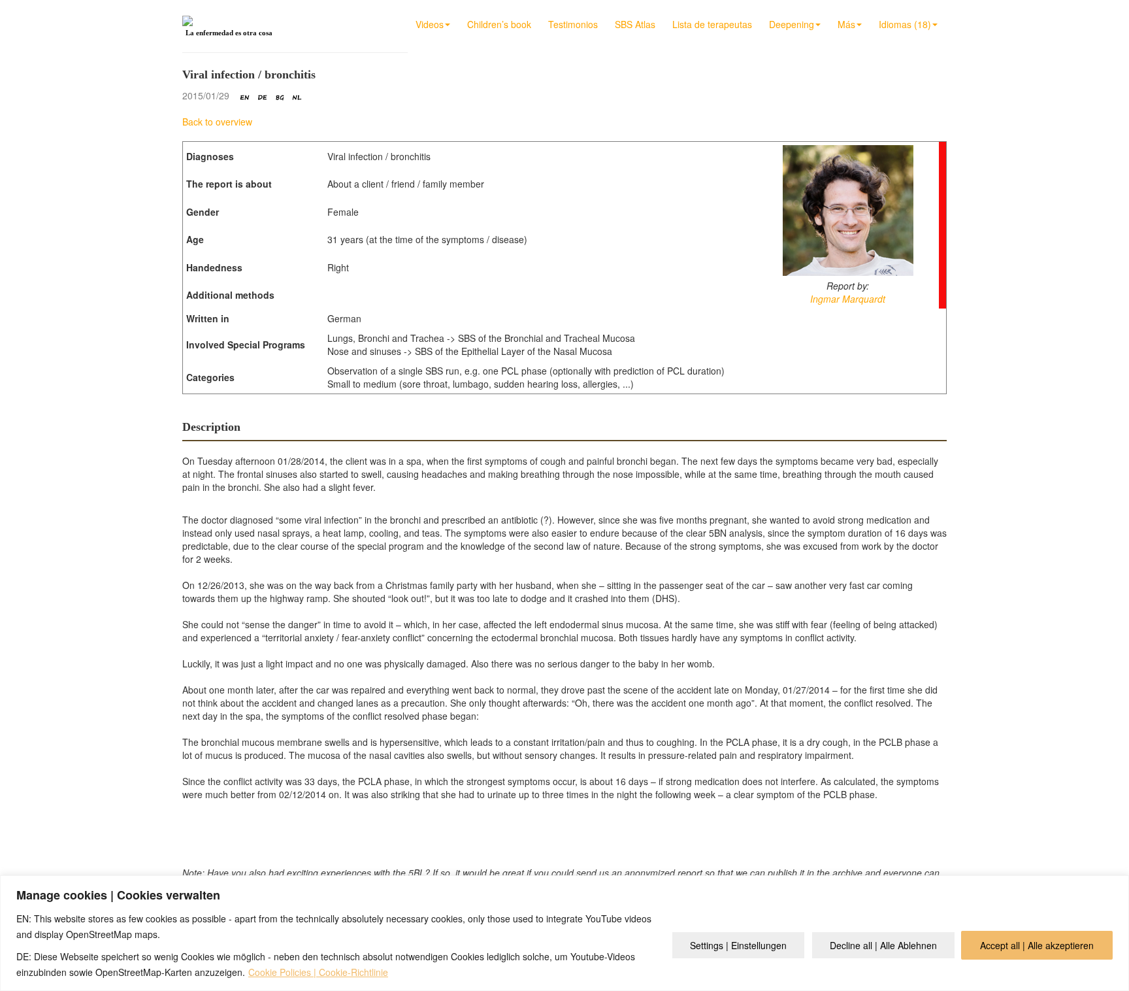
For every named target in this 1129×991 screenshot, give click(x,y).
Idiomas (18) (905, 24)
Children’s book (499, 24)
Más (846, 24)
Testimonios (573, 24)
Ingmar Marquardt (847, 298)
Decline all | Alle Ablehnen (883, 945)
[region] (564, 933)
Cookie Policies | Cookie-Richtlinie (318, 972)
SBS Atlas (635, 24)
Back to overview (217, 121)
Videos (430, 24)
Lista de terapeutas (712, 24)
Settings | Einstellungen (738, 945)
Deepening (791, 24)
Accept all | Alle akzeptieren (1037, 945)
